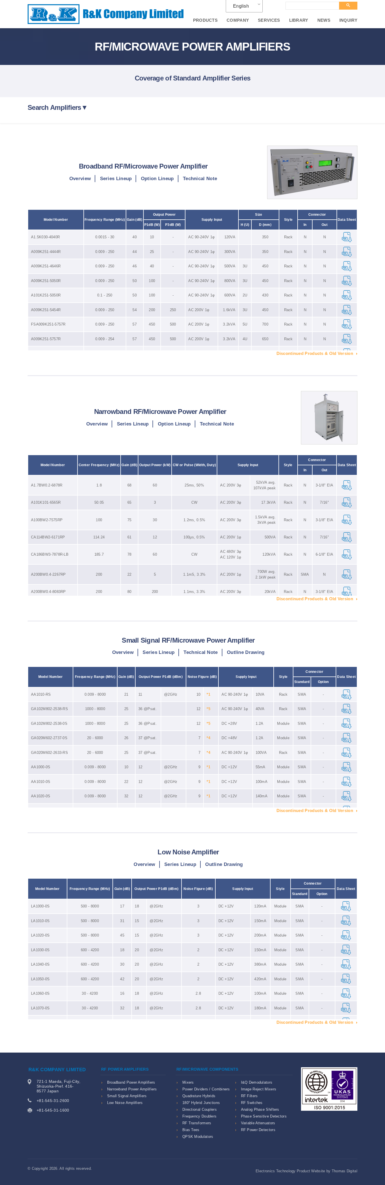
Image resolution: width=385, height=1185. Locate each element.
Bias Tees (191, 1130)
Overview (80, 178)
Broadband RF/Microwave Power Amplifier (143, 166)
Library (298, 20)
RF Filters (249, 1096)
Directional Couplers (199, 1109)
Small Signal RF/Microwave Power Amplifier (188, 640)
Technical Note (200, 178)
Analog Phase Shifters (260, 1109)
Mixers (188, 1082)
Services (269, 20)
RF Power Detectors (258, 1130)
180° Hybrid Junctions (201, 1103)
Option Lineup (157, 178)
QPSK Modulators (197, 1136)
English (241, 6)
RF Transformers (196, 1123)
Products (205, 20)
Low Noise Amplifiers (125, 1103)
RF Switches (252, 1103)
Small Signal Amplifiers (127, 1096)
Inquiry (348, 20)
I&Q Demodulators (257, 1082)
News (323, 20)
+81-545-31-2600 (53, 1100)
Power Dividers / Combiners (206, 1089)
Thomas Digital (344, 1171)
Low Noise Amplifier (188, 852)
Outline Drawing (246, 652)
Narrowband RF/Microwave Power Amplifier (160, 411)
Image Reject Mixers (258, 1089)
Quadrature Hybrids (198, 1096)
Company (238, 20)
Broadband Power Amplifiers (131, 1082)
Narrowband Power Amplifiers (132, 1089)
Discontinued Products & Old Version (314, 353)
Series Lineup (116, 178)
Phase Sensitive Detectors (264, 1116)
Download (347, 237)
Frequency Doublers (199, 1116)
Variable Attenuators (258, 1123)
